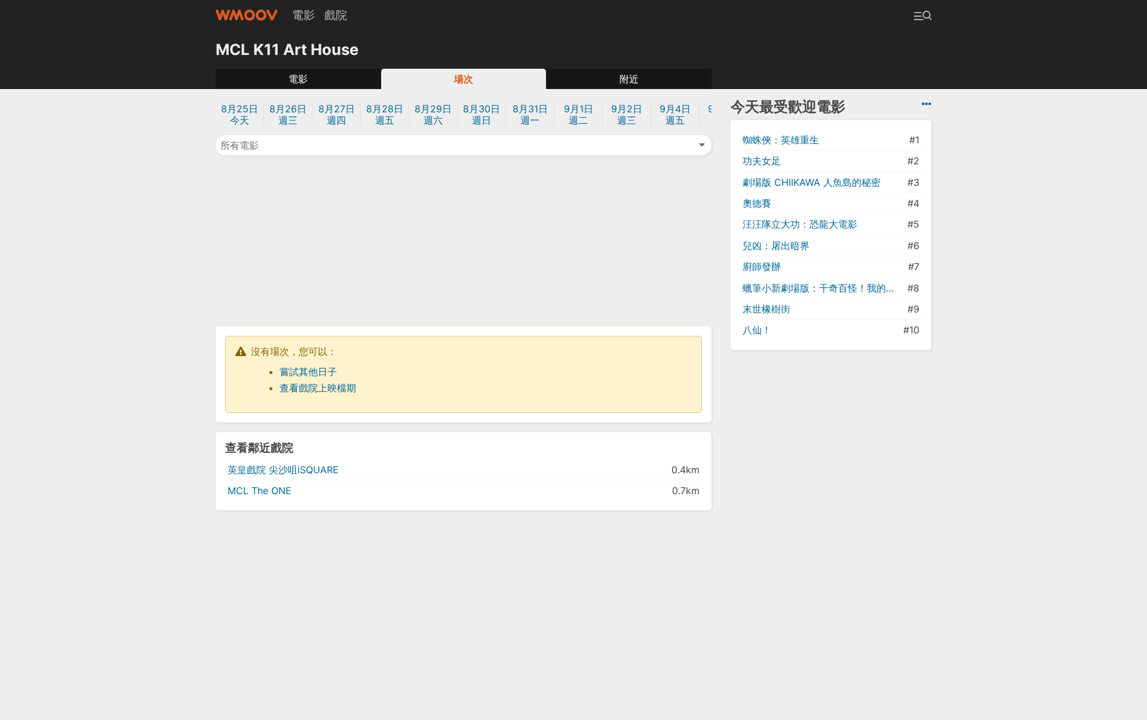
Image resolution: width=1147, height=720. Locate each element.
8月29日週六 (433, 114)
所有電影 (239, 145)
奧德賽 (757, 203)
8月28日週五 (384, 114)
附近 (629, 79)
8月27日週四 (336, 114)
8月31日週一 (530, 114)
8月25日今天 (239, 114)
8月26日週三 (287, 114)
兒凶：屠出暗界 (776, 246)
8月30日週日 (481, 114)
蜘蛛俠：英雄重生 (781, 140)
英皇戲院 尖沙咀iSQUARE (283, 470)
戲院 (335, 15)
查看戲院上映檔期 (318, 388)
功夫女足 (762, 161)
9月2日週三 (626, 114)
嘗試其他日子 (308, 372)
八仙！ (757, 330)
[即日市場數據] (926, 104)
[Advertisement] (463, 239)
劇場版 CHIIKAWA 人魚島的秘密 (812, 182)
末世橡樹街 (766, 309)
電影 (303, 15)
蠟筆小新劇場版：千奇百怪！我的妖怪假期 (824, 288)
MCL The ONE (260, 491)
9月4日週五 (675, 114)
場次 (463, 79)
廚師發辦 (762, 266)
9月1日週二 (578, 114)
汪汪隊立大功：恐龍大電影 (800, 224)
